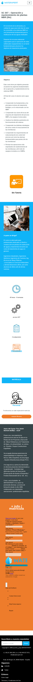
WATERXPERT (26, 647)
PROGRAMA (16, 351)
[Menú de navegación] (29, 2)
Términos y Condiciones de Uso (11, 680)
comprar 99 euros (16, 416)
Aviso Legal (4, 677)
